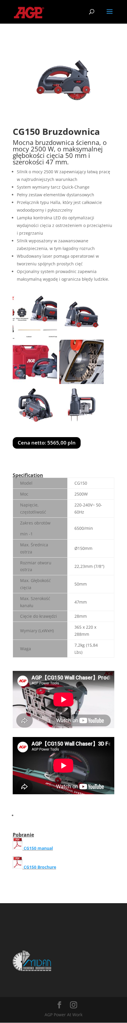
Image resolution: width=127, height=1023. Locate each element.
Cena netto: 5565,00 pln (47, 442)
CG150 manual (37, 848)
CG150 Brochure (40, 867)
